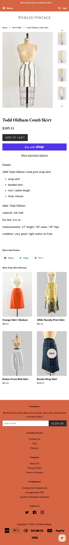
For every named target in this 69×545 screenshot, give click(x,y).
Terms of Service (34, 472)
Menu (9, 8)
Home (4, 28)
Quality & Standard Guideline (34, 497)
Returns (34, 448)
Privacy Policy (35, 468)
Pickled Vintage (44, 524)
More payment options (34, 155)
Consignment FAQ (34, 492)
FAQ (34, 443)
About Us (34, 463)
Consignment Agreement (34, 488)
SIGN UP (58, 423)
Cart (64, 8)
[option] (60, 38)
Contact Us (34, 439)
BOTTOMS (17, 28)
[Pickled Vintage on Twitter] (27, 513)
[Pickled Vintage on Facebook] (34, 513)
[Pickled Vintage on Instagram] (42, 513)
